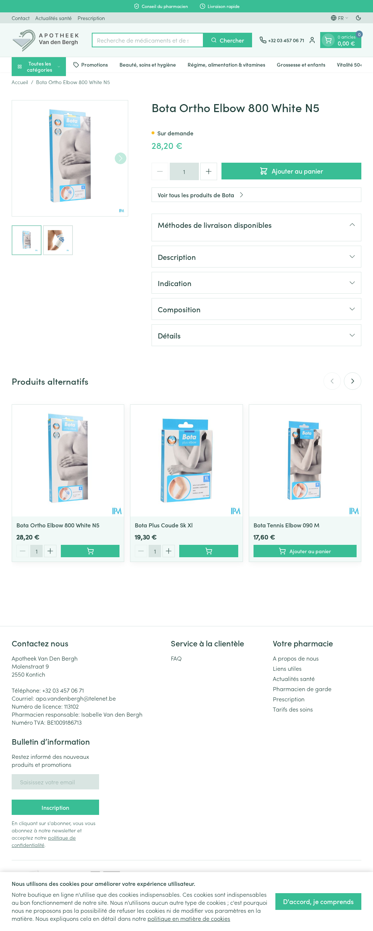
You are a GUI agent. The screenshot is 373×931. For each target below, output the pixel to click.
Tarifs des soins (293, 709)
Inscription (55, 807)
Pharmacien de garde (302, 689)
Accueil (20, 82)
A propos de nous (296, 658)
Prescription (91, 17)
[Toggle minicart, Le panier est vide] (328, 40)
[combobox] (148, 40)
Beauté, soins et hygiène (147, 64)
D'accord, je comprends (318, 901)
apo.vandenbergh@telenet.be (76, 698)
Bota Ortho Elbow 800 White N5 (57, 525)
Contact (21, 17)
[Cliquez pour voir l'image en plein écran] (70, 158)
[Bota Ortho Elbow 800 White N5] (68, 460)
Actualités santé (53, 17)
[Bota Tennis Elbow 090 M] (305, 460)
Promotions (94, 64)
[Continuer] (120, 158)
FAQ (176, 658)
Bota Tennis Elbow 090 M (286, 525)
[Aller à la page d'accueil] (48, 40)
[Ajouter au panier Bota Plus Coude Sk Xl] (208, 551)
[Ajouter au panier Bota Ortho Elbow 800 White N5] (90, 551)
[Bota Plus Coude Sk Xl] (186, 460)
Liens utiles (287, 668)
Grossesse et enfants (301, 64)
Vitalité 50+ (349, 64)
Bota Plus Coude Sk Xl (164, 525)
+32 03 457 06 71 (63, 690)
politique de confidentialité (44, 841)
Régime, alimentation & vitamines (226, 64)
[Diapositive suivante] (352, 381)
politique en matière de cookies (189, 918)
